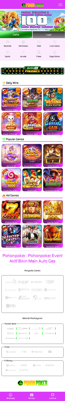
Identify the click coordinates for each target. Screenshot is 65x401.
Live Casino (55, 46)
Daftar (16, 34)
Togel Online (54, 56)
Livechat (52, 398)
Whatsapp (10, 398)
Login (49, 34)
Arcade (23, 56)
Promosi (31, 398)
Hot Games (23, 46)
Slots (39, 46)
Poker (38, 56)
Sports (7, 56)
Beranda (7, 46)
